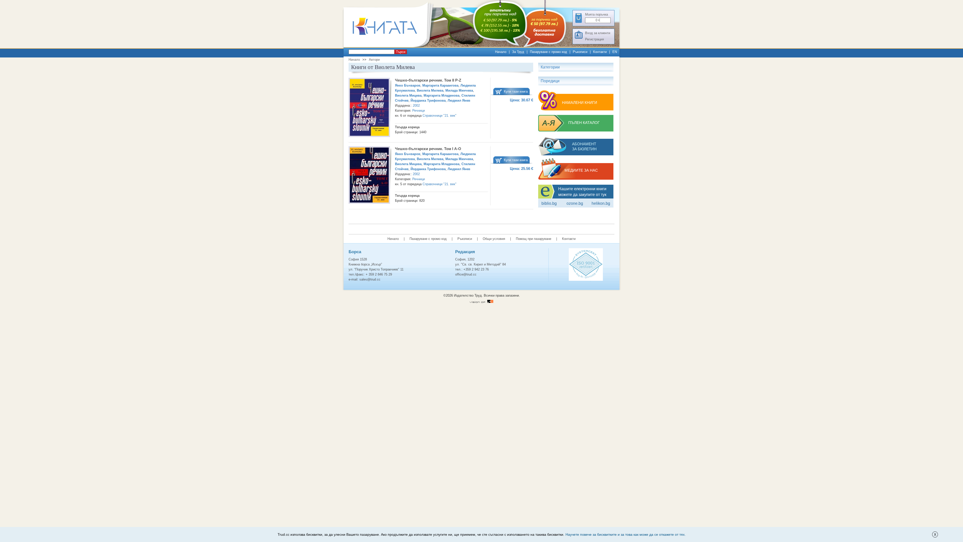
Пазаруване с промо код (548, 52)
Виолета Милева (430, 90)
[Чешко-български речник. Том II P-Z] (369, 108)
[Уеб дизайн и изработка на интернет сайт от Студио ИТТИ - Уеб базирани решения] (481, 302)
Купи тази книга (516, 91)
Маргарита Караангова (440, 85)
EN (614, 52)
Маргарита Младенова (441, 95)
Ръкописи (580, 52)
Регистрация (594, 39)
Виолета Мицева (408, 95)
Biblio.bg (549, 203)
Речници (418, 110)
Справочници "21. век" (439, 115)
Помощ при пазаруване (533, 239)
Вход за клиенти (597, 33)
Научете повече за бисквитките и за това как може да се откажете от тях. (626, 534)
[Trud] (390, 46)
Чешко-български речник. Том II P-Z (428, 80)
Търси (400, 52)
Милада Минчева (459, 90)
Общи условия (494, 239)
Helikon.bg (601, 203)
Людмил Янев (459, 100)
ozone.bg (575, 203)
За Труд (518, 52)
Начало (500, 52)
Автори (374, 59)
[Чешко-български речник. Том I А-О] (369, 175)
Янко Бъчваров (407, 85)
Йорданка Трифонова (428, 100)
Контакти (600, 52)
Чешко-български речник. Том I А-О (428, 149)
